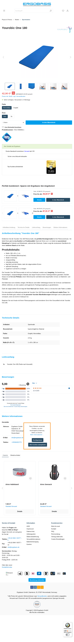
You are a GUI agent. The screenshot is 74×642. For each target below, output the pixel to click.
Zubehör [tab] (5, 455)
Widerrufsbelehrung (33, 536)
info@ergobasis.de (17, 437)
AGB (28, 526)
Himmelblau (7, 108)
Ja (11, 116)
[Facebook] (31, 587)
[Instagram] (35, 587)
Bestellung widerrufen (37, 580)
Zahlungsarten (31, 534)
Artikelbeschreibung (9, 227)
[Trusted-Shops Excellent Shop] (51, 167)
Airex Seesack (46, 484)
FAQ (52, 531)
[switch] (68, 635)
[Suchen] (50, 11)
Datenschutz (31, 531)
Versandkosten (42, 596)
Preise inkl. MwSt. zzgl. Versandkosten (13, 96)
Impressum (30, 529)
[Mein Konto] (67, 11)
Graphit (15, 108)
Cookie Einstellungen (57, 539)
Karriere (29, 544)
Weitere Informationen (60, 227)
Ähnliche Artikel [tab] (15, 455)
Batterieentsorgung (32, 542)
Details (19, 511)
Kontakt (53, 529)
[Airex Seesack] (54, 472)
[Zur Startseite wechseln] (37, 4)
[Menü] (4, 10)
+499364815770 (16, 442)
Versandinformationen (33, 539)
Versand (26, 151)
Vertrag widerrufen (57, 536)
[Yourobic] (64, 29)
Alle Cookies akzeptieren (37, 444)
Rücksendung (55, 534)
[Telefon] (42, 587)
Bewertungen (47, 227)
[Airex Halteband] (19, 472)
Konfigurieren (37, 440)
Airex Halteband (12, 484)
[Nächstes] (70, 57)
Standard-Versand (11, 506)
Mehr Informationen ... (37, 434)
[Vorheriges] (3, 57)
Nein (4, 116)
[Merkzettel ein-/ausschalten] (30, 478)
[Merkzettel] (63, 11)
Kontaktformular (7, 567)
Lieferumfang (36, 227)
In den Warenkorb (48, 122)
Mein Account (55, 526)
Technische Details (23, 227)
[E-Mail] (38, 587)
